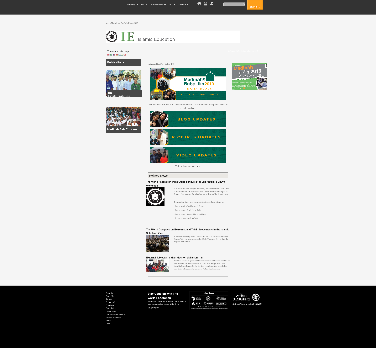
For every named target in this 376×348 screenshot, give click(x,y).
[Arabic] (111, 55)
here (198, 166)
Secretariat (181, 5)
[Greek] (119, 55)
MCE (170, 5)
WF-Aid (144, 5)
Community (130, 5)
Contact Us (110, 296)
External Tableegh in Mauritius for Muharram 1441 (175, 257)
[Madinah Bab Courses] (123, 132)
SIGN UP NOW (153, 308)
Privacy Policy (111, 311)
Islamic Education (156, 5)
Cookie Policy (111, 308)
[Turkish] (125, 55)
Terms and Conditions (113, 317)
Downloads (110, 305)
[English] (108, 55)
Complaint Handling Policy (115, 314)
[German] (117, 55)
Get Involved (110, 302)
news (107, 23)
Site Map (109, 299)
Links (108, 323)
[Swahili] (122, 55)
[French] (114, 55)
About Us (109, 293)
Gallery (108, 320)
